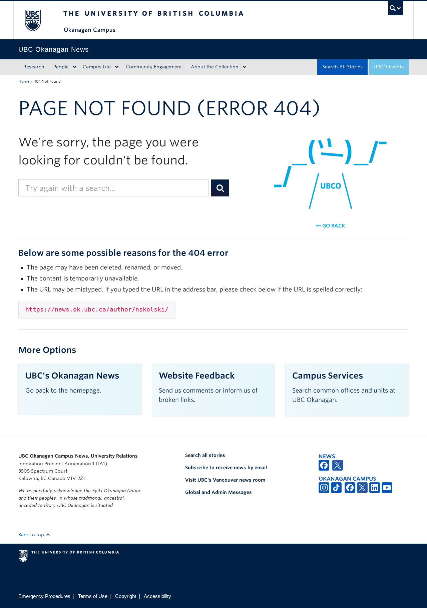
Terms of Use (92, 596)
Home (23, 81)
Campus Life (97, 66)
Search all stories (205, 455)
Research (33, 66)
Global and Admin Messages (218, 492)
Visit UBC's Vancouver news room (225, 480)
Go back (333, 226)
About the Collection (215, 66)
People (61, 66)
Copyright (125, 596)
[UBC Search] (395, 8)
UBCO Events (389, 66)
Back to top (31, 534)
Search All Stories (342, 66)
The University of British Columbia (32, 20)
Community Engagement (154, 66)
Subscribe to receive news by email (226, 467)
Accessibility (157, 596)
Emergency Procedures (44, 596)
